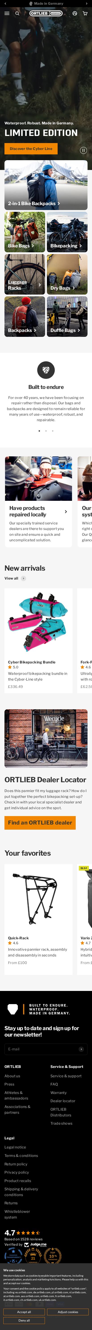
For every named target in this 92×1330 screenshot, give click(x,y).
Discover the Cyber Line (31, 149)
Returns (11, 1203)
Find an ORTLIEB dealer (40, 822)
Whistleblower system (17, 1214)
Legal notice (15, 1147)
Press (9, 1084)
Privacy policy (16, 1172)
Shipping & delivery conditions (21, 1192)
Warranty (58, 1093)
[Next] (87, 3)
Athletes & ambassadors (16, 1096)
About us (12, 1076)
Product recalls (17, 1181)
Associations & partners (17, 1110)
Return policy (15, 1164)
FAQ (54, 1084)
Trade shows (61, 1123)
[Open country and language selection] (74, 13)
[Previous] (5, 3)
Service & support (66, 1076)
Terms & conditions (21, 1156)
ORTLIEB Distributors (60, 1112)
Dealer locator (62, 1101)
